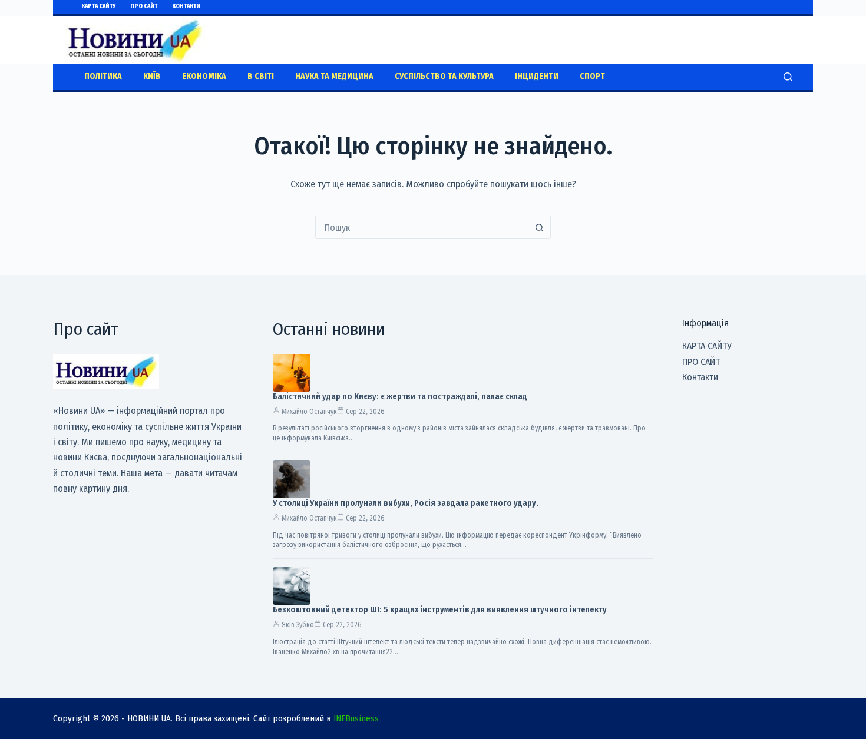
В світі (260, 76)
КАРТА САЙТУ (98, 6)
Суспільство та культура (444, 76)
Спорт (592, 76)
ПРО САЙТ (143, 6)
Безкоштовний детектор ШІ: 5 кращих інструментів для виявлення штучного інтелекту (440, 610)
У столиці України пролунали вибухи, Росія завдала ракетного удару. (405, 503)
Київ (152, 76)
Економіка (204, 76)
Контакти (186, 6)
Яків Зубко (298, 625)
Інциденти (536, 76)
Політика (103, 76)
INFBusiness (356, 718)
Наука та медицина (334, 76)
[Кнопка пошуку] (539, 227)
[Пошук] (788, 76)
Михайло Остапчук (309, 411)
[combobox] (422, 227)
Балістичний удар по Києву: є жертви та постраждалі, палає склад (400, 397)
